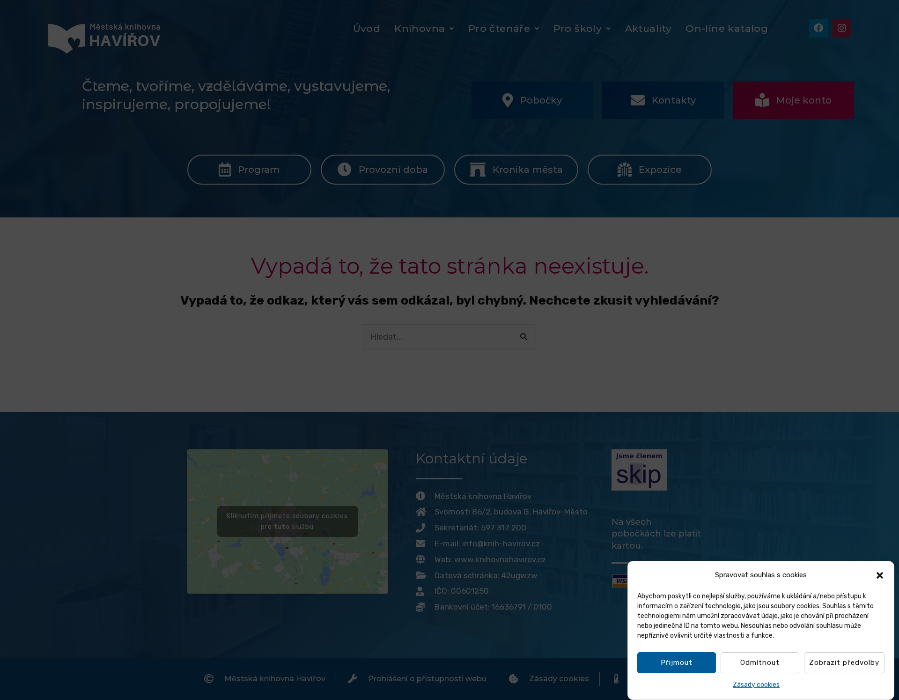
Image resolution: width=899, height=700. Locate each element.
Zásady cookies (756, 685)
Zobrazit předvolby (844, 663)
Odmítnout (760, 663)
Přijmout (677, 663)
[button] (879, 575)
